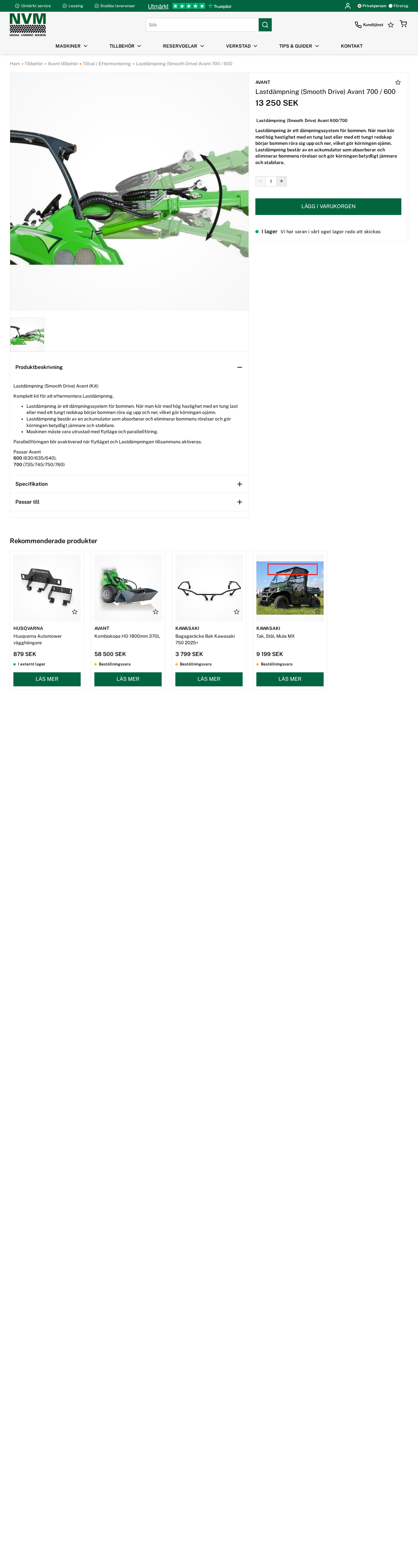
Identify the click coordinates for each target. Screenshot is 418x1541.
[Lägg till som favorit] (398, 83)
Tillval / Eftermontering (106, 63)
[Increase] (281, 181)
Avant (262, 82)
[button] (403, 24)
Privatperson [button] (374, 6)
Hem (15, 63)
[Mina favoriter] (391, 24)
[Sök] (265, 24)
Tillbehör (33, 63)
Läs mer (47, 679)
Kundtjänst (373, 25)
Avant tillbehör (62, 63)
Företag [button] (401, 6)
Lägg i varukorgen (328, 206)
